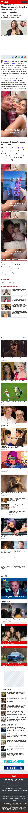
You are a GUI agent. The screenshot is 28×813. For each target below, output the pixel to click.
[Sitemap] (22, 780)
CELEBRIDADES (4, 4)
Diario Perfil (5, 783)
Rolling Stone (17, 790)
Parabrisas (11, 785)
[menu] (2, 2)
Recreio (11, 792)
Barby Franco (11, 282)
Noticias (11, 783)
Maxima (16, 792)
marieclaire (14, 602)
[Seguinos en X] (12, 780)
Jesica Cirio (15, 63)
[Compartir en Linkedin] (22, 57)
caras (14, 625)
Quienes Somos (14, 796)
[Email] (25, 57)
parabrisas (14, 647)
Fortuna (24, 783)
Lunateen (17, 785)
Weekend (5, 785)
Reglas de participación (19, 798)
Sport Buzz (24, 790)
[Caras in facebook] (9, 780)
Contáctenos (22, 796)
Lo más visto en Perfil (9, 725)
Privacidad (5, 798)
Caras (15, 788)
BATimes (23, 785)
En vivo (24, 1)
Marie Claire (18, 783)
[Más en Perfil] (8, 576)
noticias (14, 580)
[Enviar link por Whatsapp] (19, 57)
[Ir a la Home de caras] (6, 2)
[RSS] (19, 780)
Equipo (11, 798)
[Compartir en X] (16, 57)
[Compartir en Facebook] (13, 57)
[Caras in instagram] (6, 780)
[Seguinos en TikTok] (16, 780)
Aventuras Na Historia (6, 790)
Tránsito (14, 800)
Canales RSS (6, 796)
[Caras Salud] (14, 763)
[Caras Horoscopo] (14, 769)
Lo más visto (6, 689)
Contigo (20, 788)
